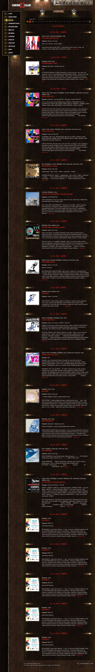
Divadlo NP (11, 39)
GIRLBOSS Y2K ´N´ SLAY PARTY (50, 354)
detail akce (75, 49)
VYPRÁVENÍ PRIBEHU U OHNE (49, 63)
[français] (68, 2)
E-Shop (10, 13)
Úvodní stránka (13, 17)
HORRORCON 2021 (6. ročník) (49, 166)
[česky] (57, 2)
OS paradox (11, 36)
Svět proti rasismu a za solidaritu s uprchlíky (53, 227)
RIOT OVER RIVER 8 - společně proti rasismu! (53, 482)
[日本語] (86, 2)
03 (41, 21)
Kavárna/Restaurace (14, 23)
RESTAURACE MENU (13, 26)
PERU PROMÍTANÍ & (47, 450)
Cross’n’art (12, 43)
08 (55, 21)
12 (67, 21)
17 (81, 21)
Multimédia (11, 33)
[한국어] (79, 2)
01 (35, 21)
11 (64, 21)
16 (78, 21)
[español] (71, 2)
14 (73, 21)
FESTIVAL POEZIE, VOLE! (48, 320)
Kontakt (11, 52)
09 (58, 21)
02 (38, 21)
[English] (61, 2)
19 (87, 21)
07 (53, 21)
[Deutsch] (64, 2)
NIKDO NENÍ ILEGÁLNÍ (47, 421)
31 (33, 21)
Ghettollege (12, 46)
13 (70, 21)
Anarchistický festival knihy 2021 (50, 38)
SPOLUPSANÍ (45, 293)
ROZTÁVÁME (45, 391)
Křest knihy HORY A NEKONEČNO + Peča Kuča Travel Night (57, 194)
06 (50, 21)
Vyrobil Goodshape (84, 663)
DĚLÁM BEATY (45, 520)
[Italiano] (90, 2)
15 (75, 21)
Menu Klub (11, 30)
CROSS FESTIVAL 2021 (48, 96)
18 (84, 21)
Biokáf (10, 49)
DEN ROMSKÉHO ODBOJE (48, 262)
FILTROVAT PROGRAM (58, 26)
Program (11, 20)
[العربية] (82, 2)
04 (44, 21)
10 (61, 21)
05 (47, 21)
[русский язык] (75, 2)
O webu (91, 663)
